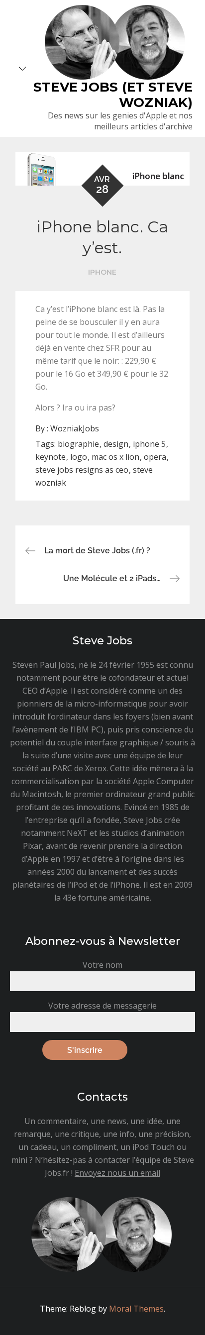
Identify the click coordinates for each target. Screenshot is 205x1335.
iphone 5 (149, 443)
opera (155, 456)
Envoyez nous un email (117, 1172)
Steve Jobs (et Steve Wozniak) (113, 94)
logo (78, 456)
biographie (78, 443)
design (115, 443)
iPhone (102, 272)
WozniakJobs (74, 428)
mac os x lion (115, 456)
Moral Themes (136, 1308)
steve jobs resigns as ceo (81, 469)
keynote (50, 456)
